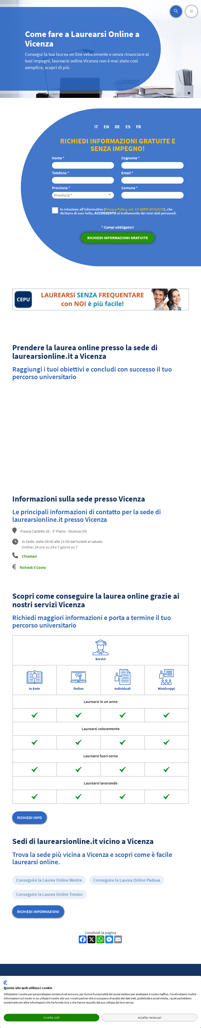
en (106, 126)
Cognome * (130, 157)
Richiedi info (29, 817)
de (117, 126)
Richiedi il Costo (33, 567)
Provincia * (61, 187)
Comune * (129, 187)
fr (138, 126)
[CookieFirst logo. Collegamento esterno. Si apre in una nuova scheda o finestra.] (5, 983)
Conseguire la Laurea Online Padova (126, 880)
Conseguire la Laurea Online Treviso (49, 894)
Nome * (58, 157)
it (96, 126)
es (128, 126)
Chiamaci (29, 556)
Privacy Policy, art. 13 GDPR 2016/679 (134, 209)
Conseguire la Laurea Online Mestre (49, 880)
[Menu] (191, 11)
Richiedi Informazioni (38, 911)
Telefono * (60, 172)
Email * (127, 172)
